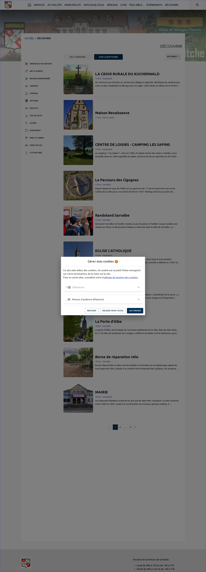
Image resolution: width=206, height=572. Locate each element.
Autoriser (135, 310)
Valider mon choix (112, 310)
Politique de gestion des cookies (120, 277)
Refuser (91, 310)
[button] (103, 287)
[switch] (66, 299)
